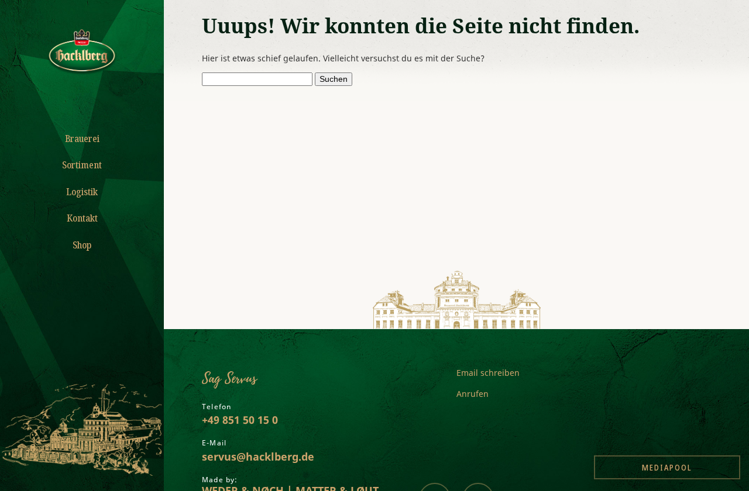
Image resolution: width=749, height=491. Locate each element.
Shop (82, 244)
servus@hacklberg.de (258, 456)
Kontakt (82, 218)
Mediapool (667, 467)
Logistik (82, 191)
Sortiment (82, 164)
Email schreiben (488, 372)
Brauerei (82, 138)
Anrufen (472, 393)
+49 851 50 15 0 (240, 420)
